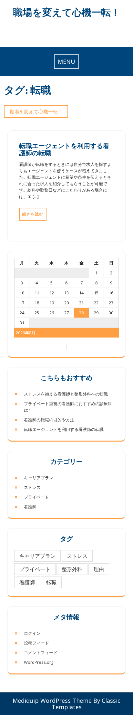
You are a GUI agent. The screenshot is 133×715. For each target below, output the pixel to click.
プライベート (36, 497)
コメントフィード (40, 652)
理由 (99, 569)
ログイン (32, 633)
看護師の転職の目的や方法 (49, 420)
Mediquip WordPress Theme (52, 700)
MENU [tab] (66, 61)
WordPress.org (38, 662)
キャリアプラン (38, 478)
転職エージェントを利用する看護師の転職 (64, 149)
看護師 (30, 507)
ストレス (32, 487)
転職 (51, 582)
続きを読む (32, 214)
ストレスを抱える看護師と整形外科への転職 (66, 394)
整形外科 (72, 569)
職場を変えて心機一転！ (66, 12)
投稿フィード (36, 643)
